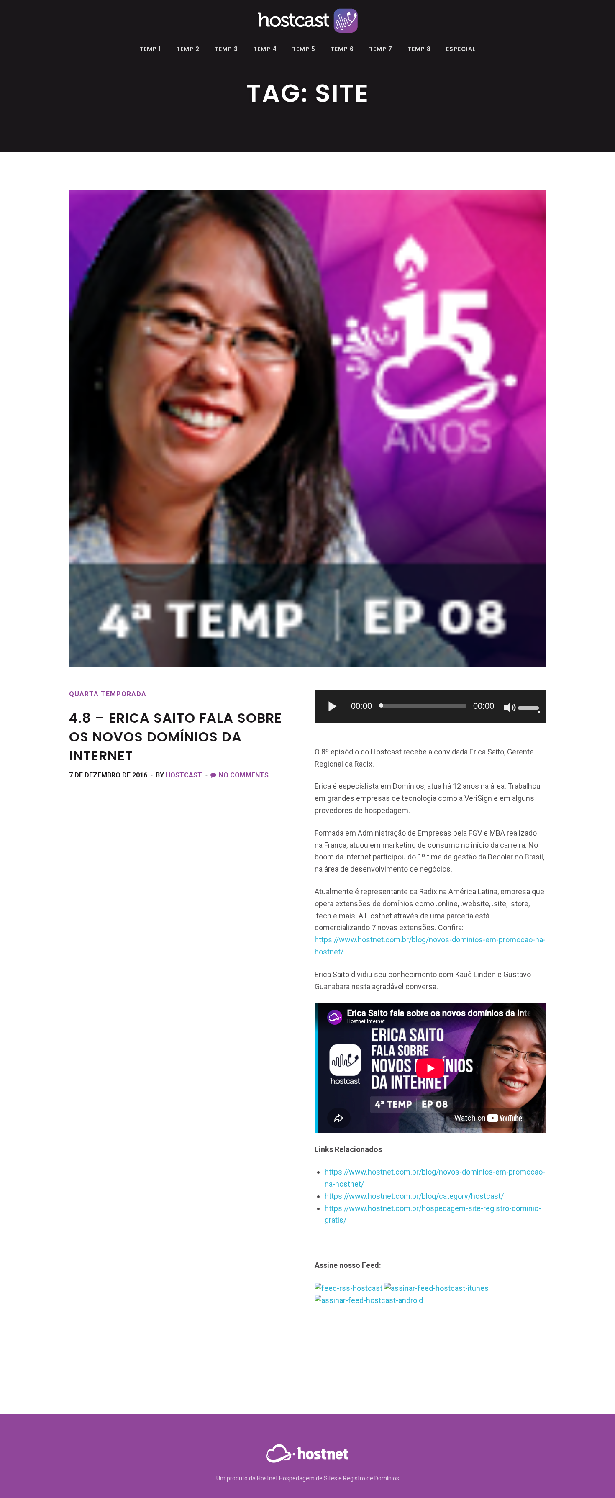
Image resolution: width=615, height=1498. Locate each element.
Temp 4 (265, 49)
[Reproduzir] (332, 706)
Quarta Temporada (107, 694)
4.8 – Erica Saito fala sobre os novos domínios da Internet (175, 736)
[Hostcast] (307, 19)
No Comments (244, 775)
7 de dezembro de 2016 (108, 775)
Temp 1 (150, 49)
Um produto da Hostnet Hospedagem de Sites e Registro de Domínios (307, 1478)
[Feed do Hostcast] (348, 1287)
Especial (461, 49)
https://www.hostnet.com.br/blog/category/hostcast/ (414, 1196)
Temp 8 (419, 49)
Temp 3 (226, 49)
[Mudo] (510, 708)
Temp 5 (303, 49)
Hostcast (184, 775)
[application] (430, 706)
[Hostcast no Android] (369, 1299)
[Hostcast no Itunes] (436, 1287)
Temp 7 (380, 49)
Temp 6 (342, 49)
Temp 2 (188, 49)
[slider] (529, 707)
